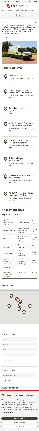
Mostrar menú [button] (3, 4)
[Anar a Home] (2, 10)
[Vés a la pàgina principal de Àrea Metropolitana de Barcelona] (17, 6)
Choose (35, 349)
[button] (5, 1)
